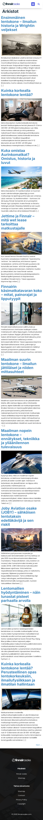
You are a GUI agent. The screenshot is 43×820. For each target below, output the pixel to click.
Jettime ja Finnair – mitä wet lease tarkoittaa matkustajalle (17, 222)
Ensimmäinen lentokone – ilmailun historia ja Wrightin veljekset (18, 23)
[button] (33, 4)
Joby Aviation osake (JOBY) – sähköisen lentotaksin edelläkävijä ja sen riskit (19, 516)
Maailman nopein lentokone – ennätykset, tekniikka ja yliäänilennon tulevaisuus (20, 438)
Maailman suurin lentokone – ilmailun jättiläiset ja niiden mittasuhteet (18, 365)
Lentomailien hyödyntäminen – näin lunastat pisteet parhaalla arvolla (20, 594)
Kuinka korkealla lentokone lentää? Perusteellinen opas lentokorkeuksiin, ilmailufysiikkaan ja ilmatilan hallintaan (18, 674)
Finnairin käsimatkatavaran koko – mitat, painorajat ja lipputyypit (21, 292)
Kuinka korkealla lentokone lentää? (17, 92)
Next (39, 745)
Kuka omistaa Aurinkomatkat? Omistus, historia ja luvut (18, 156)
